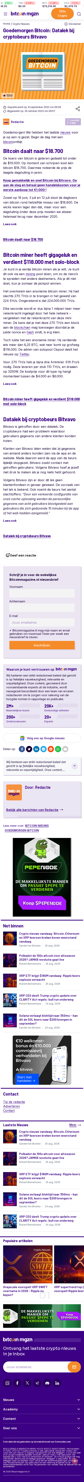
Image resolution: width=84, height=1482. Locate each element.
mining (30, 274)
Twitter (24, 354)
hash (30, 332)
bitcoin (8, 142)
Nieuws (8, 1400)
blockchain (22, 327)
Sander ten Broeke (30, 945)
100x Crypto (62, 13)
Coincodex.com (63, 1442)
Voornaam (16, 586)
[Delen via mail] (65, 749)
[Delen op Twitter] (29, 749)
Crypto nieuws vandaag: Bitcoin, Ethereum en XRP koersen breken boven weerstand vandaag (49, 937)
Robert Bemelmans (30, 963)
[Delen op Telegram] (43, 749)
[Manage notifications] (75, 1461)
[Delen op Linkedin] (36, 749)
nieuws (65, 132)
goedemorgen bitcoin (22, 830)
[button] (79, 14)
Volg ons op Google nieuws (46, 738)
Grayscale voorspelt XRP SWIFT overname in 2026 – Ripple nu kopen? (25, 1291)
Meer (73, 1124)
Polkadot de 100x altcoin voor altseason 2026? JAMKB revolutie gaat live (47, 957)
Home (6, 23)
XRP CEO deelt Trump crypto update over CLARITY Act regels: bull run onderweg (48, 997)
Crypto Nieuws (21, 23)
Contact (9, 1110)
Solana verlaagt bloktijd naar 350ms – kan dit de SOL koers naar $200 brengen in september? (48, 1019)
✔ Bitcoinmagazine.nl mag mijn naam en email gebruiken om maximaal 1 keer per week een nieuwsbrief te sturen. (39, 634)
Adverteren (11, 1106)
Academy (10, 1409)
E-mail (13, 616)
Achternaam (17, 601)
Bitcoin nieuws (37, 825)
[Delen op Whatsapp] (58, 749)
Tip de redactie (14, 1102)
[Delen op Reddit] (51, 749)
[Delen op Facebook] (22, 749)
